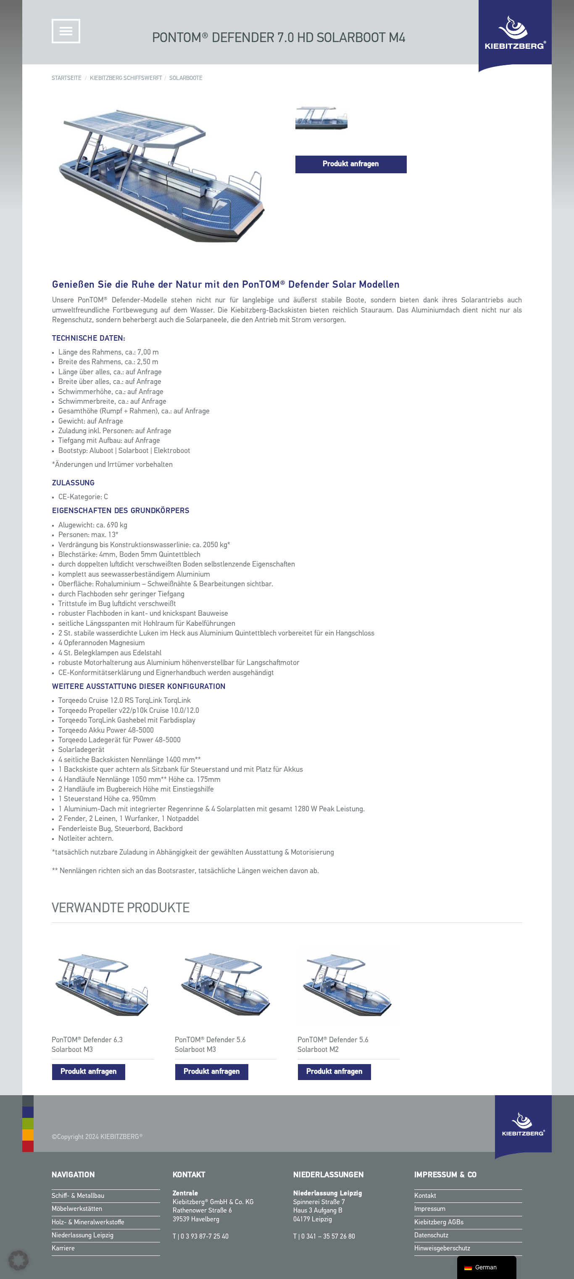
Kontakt (425, 1196)
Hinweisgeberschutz (442, 1248)
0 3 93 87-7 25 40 (205, 1237)
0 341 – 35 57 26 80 (328, 1237)
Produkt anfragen (351, 164)
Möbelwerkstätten (77, 1209)
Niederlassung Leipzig (82, 1235)
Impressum (429, 1209)
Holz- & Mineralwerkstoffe (88, 1222)
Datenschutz (431, 1235)
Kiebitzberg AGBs (438, 1222)
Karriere (63, 1248)
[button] (18, 1260)
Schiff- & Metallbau (78, 1196)
